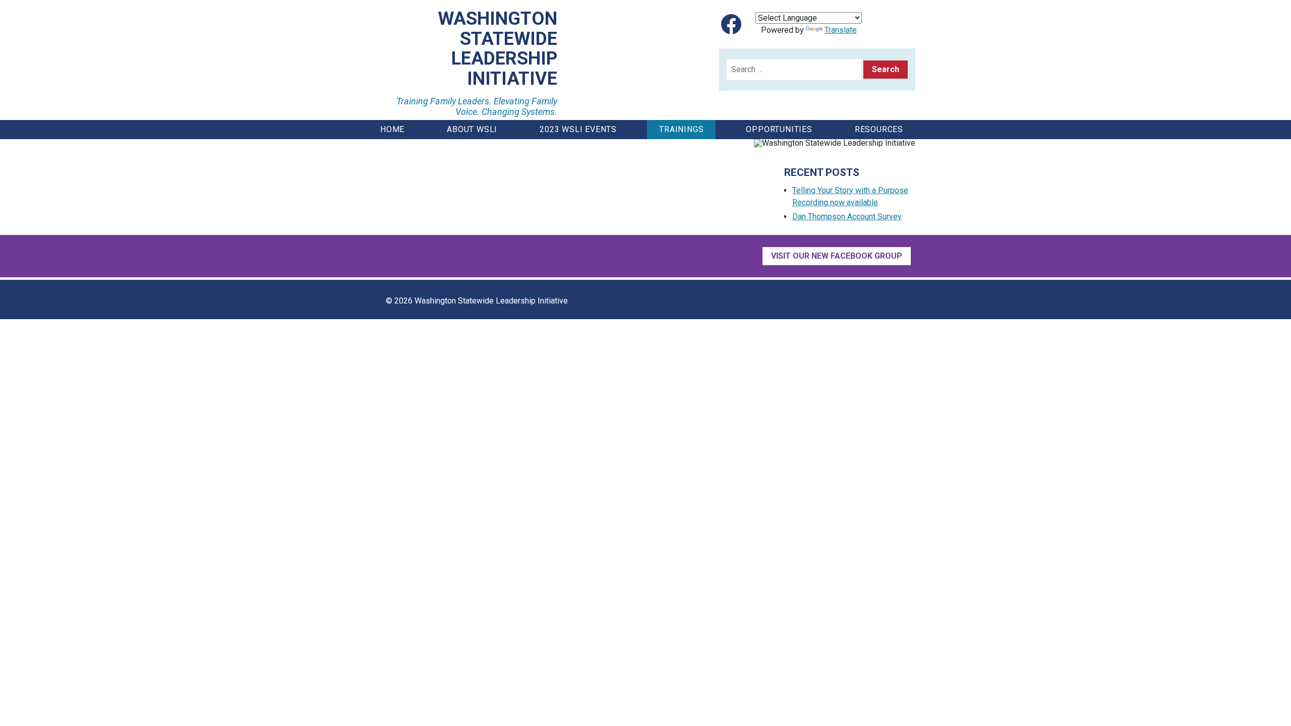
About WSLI (472, 129)
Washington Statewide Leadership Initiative (497, 49)
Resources (879, 129)
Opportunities (779, 129)
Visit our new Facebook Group (836, 256)
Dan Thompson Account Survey (847, 216)
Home (392, 129)
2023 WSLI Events (578, 129)
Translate (841, 30)
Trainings (681, 129)
